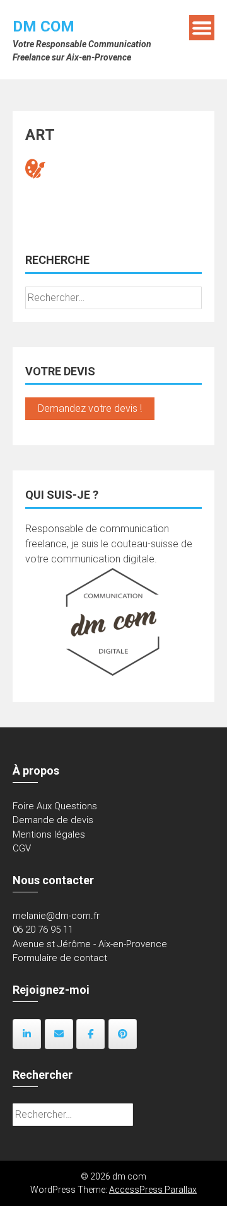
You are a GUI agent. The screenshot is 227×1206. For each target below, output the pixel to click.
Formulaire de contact (60, 958)
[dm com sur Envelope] (59, 1034)
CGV (22, 848)
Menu (201, 27)
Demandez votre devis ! (90, 408)
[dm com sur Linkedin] (27, 1034)
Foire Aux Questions (55, 806)
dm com (43, 26)
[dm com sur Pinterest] (122, 1034)
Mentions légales (49, 834)
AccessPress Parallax (153, 1190)
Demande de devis (53, 820)
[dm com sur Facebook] (90, 1034)
